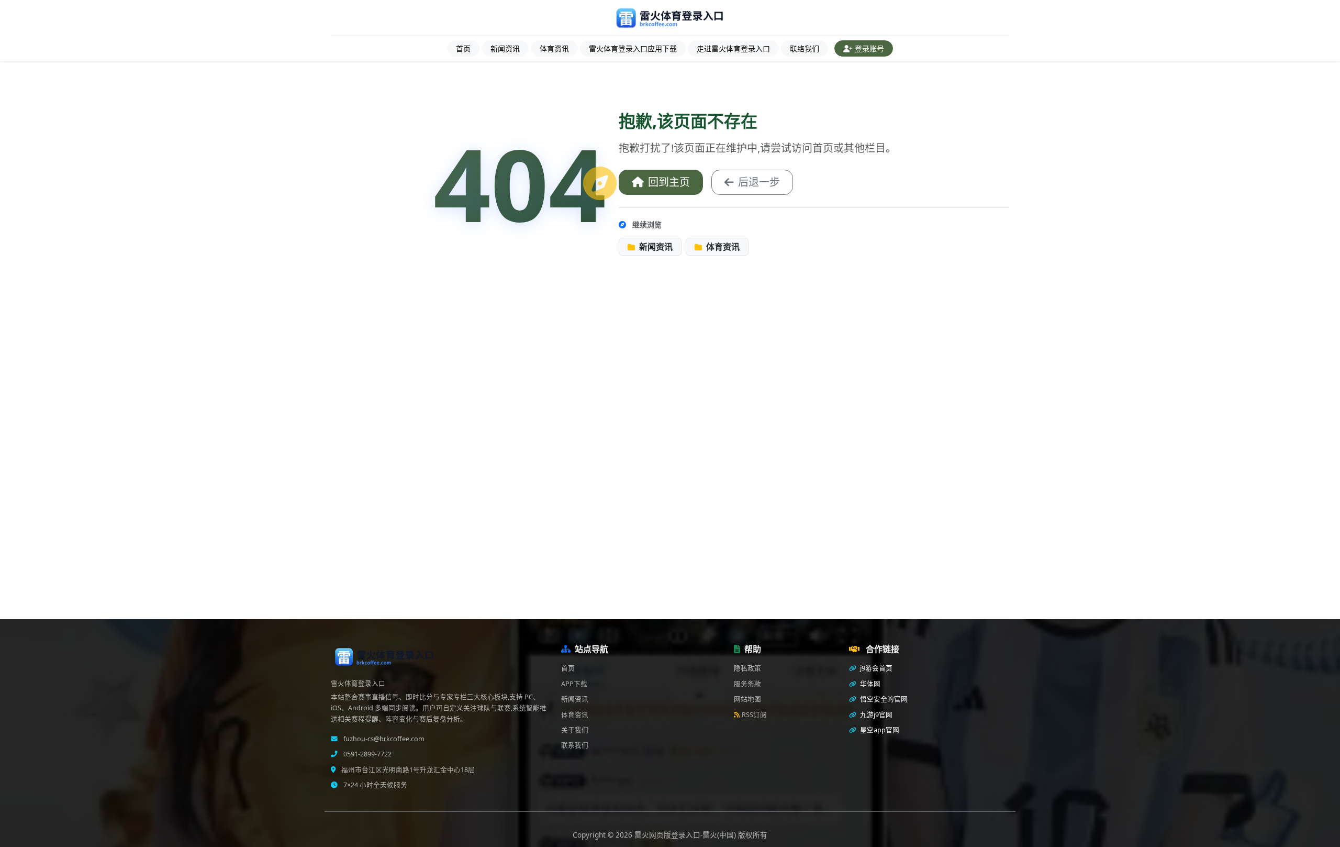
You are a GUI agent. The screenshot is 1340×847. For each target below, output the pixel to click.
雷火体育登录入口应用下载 (633, 48)
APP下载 (574, 683)
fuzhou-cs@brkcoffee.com (383, 738)
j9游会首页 (875, 668)
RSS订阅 (754, 714)
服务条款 (747, 683)
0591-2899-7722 (367, 754)
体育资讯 (554, 48)
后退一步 (759, 182)
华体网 (869, 683)
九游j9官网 (875, 714)
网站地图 (747, 699)
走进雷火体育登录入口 (733, 48)
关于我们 (574, 729)
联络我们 (804, 48)
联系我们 (574, 745)
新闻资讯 (505, 48)
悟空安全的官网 (883, 699)
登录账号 (869, 48)
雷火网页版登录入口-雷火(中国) (686, 835)
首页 (463, 48)
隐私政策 (747, 668)
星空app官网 (878, 729)
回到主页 (669, 182)
